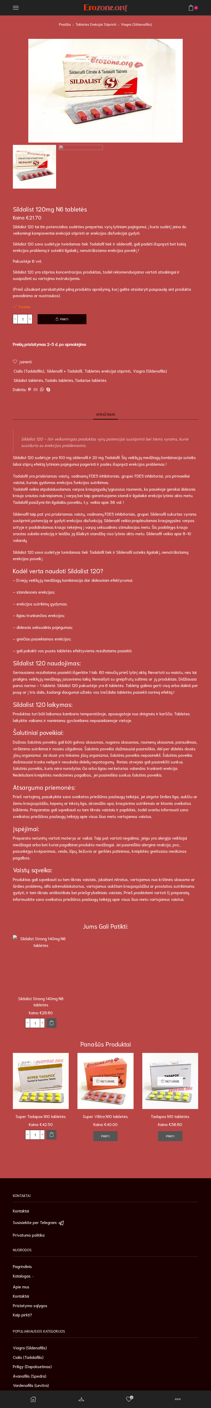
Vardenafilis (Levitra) (31, 1385)
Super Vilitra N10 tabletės (105, 1116)
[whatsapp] (42, 389)
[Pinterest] (29, 389)
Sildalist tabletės (28, 380)
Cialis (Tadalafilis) (29, 370)
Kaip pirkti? (22, 1314)
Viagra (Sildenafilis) (136, 24)
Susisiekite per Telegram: (35, 1222)
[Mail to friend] (35, 389)
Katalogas (22, 1275)
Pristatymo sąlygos (30, 1305)
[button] (51, 1023)
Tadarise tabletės (91, 380)
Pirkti (64, 319)
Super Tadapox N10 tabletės (41, 1116)
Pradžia (65, 24)
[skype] (47, 389)
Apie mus (21, 1286)
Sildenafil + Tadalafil (64, 370)
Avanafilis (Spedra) (29, 1375)
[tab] (105, 414)
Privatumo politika (29, 1234)
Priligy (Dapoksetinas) (32, 1366)
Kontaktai (21, 1210)
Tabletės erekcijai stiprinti (95, 24)
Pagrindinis (22, 1266)
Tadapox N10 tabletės (170, 1116)
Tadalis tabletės (59, 380)
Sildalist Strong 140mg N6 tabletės (41, 1001)
